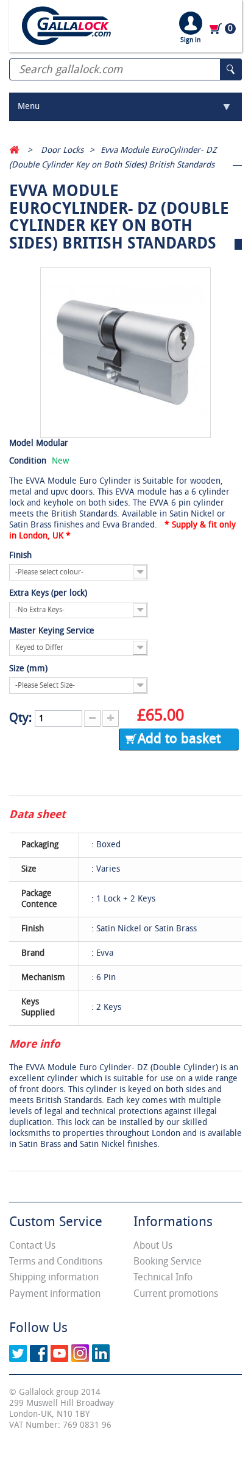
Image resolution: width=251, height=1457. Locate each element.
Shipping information (54, 1277)
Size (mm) (29, 668)
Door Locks (62, 150)
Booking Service (167, 1261)
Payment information (55, 1293)
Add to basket (179, 739)
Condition (27, 461)
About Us (152, 1245)
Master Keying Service (53, 631)
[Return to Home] (14, 150)
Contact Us (32, 1245)
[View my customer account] (190, 23)
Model (21, 443)
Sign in (190, 40)
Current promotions (175, 1293)
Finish (21, 555)
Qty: (20, 717)
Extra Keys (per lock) (49, 593)
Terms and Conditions (55, 1261)
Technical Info (163, 1277)
